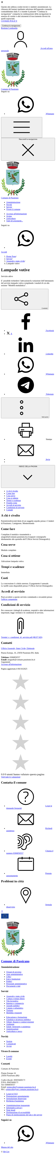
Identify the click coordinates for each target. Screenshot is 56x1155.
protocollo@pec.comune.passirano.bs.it (22, 1089)
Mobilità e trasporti (14, 1013)
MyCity (6, 1152)
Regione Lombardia (9, 28)
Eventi (9, 1059)
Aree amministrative (14, 974)
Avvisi (9, 1046)
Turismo (9, 1010)
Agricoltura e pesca (14, 1031)
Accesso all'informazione (16, 214)
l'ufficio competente (9, 599)
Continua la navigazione (11, 26)
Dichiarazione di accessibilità (18, 1112)
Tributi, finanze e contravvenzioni (20, 1022)
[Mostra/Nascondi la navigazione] (21, 127)
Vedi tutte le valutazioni (10, 777)
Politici (9, 981)
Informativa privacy (14, 1108)
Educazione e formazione (16, 1017)
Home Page (11, 256)
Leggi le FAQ (12, 1094)
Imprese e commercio (15, 1003)
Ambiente (10, 1024)
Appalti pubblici (13, 1006)
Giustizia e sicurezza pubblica (18, 1019)
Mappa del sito (7, 1147)
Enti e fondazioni (13, 979)
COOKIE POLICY (9, 21)
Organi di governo (13, 972)
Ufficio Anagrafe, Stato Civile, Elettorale (18, 648)
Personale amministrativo (16, 984)
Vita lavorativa (12, 1001)
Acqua (9, 216)
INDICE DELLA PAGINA (28, 466)
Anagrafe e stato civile (15, 261)
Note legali (10, 1110)
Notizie (9, 1041)
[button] (13, 202)
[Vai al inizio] (2, 912)
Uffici (8, 977)
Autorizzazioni (12, 1029)
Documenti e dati (13, 986)
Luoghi (9, 1056)
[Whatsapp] (25, 247)
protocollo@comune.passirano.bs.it (21, 1087)
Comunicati (11, 1044)
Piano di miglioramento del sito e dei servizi (24, 1115)
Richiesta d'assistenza (15, 1101)
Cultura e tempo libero (15, 999)
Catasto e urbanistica (14, 1008)
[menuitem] (30, 330)
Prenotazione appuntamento (17, 1096)
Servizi (9, 259)
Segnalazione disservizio (16, 1098)
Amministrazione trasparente (18, 1105)
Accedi (4, 252)
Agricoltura (11, 218)
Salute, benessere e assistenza (18, 1027)
